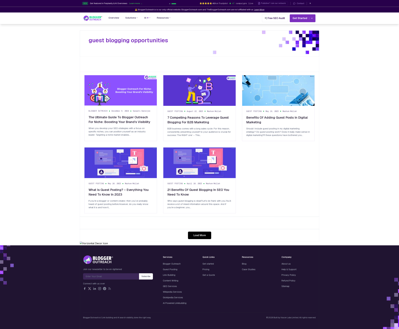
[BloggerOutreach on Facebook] (84, 288)
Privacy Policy (288, 275)
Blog (244, 263)
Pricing (205, 269)
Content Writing (170, 280)
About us (286, 263)
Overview (113, 17)
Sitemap (285, 286)
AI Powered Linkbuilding (174, 303)
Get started (208, 263)
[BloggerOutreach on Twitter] (89, 288)
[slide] (175, 3)
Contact (300, 3)
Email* (111, 276)
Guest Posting (175, 111)
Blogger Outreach (98, 111)
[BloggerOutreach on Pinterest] (104, 288)
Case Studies (248, 269)
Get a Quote (208, 275)
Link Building (169, 275)
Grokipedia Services (173, 297)
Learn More (259, 9)
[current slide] (171, 3)
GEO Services (170, 286)
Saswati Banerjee (141, 111)
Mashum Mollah (214, 111)
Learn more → (152, 3)
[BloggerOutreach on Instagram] (99, 288)
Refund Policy (288, 280)
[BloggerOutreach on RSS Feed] (109, 288)
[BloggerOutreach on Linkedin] (94, 288)
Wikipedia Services (172, 291)
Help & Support (288, 269)
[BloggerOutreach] (98, 259)
